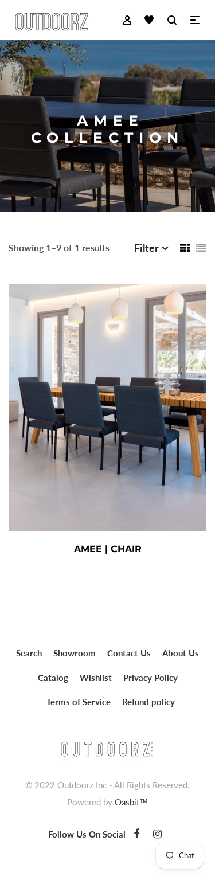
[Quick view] (160, 549)
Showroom (74, 653)
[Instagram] (157, 833)
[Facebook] (136, 833)
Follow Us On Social (87, 834)
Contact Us (129, 653)
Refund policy (148, 702)
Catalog (53, 677)
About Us (180, 653)
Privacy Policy (150, 677)
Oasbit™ (131, 802)
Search (29, 653)
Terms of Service (78, 702)
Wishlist (96, 677)
